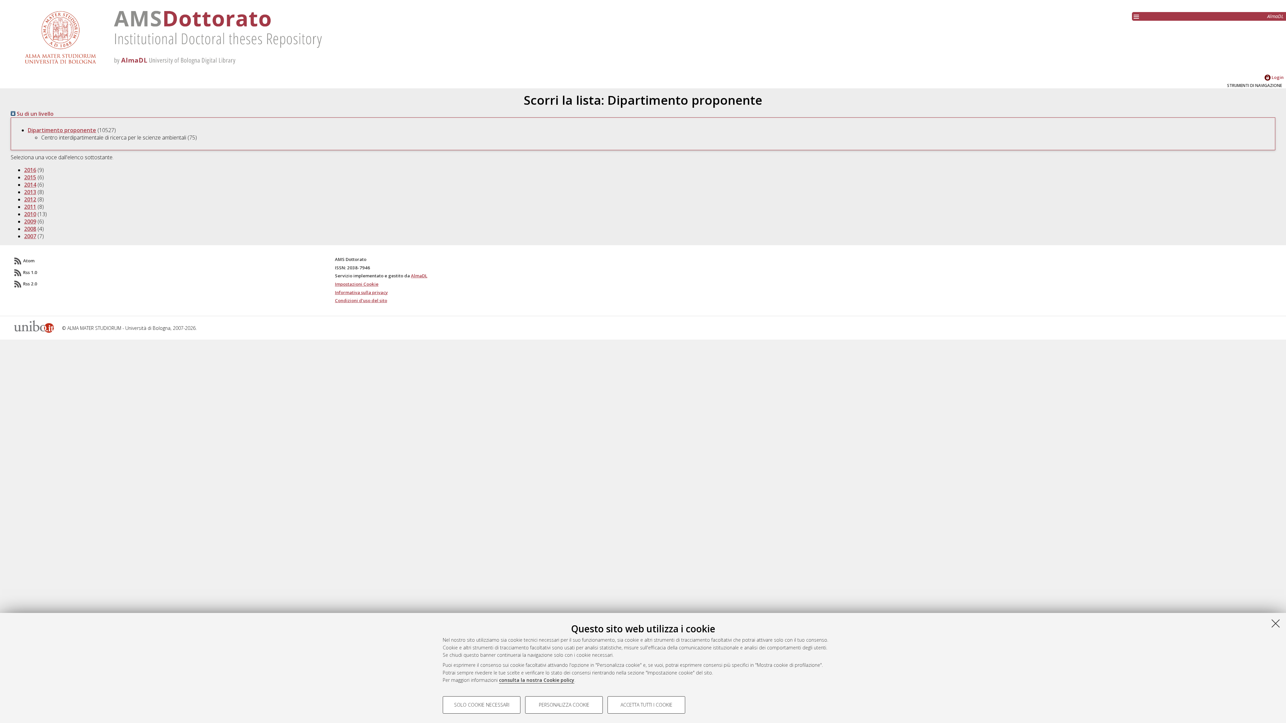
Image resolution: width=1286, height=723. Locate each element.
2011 (30, 206)
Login (1277, 77)
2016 (30, 170)
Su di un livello (34, 113)
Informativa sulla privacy (361, 292)
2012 (30, 199)
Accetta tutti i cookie (646, 705)
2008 (30, 229)
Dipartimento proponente (62, 130)
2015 (30, 177)
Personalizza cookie (564, 705)
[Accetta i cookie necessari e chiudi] (1275, 623)
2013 (30, 192)
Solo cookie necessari (481, 705)
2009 (30, 221)
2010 (30, 214)
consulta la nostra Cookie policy (536, 680)
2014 (30, 184)
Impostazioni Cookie (356, 284)
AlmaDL (1275, 16)
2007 (30, 236)
